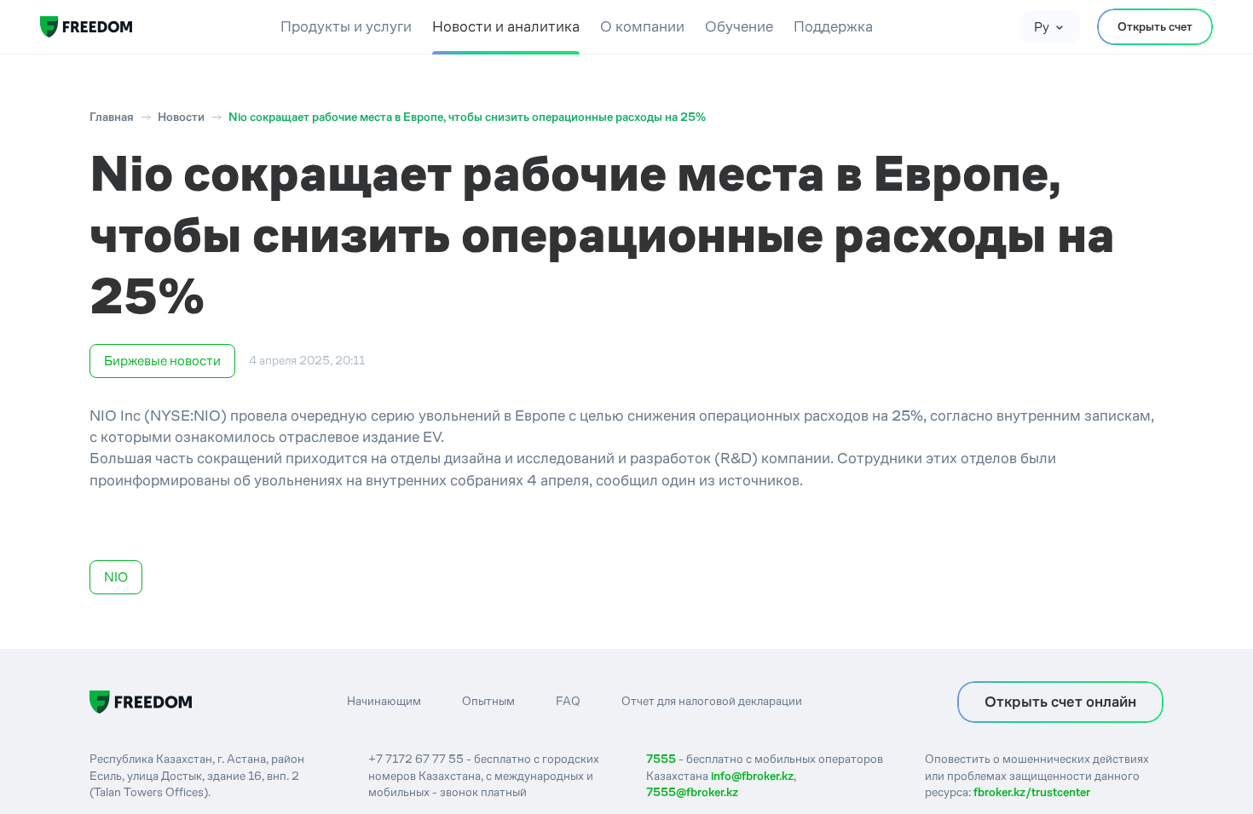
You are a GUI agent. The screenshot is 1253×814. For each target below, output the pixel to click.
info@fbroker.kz (752, 775)
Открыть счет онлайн (1060, 701)
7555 (661, 758)
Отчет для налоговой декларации (711, 701)
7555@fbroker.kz (692, 792)
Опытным (488, 701)
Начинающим (384, 701)
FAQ (568, 701)
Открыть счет (1154, 26)
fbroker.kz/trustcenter (1031, 792)
